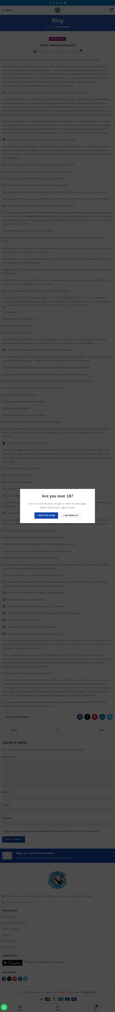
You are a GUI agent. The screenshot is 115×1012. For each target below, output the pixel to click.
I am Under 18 (70, 515)
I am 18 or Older (46, 515)
